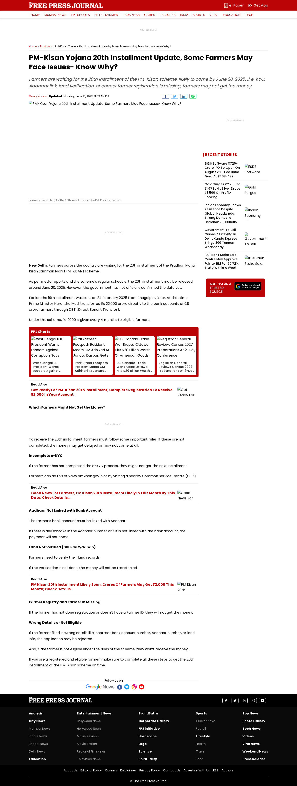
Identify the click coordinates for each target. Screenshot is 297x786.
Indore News (38, 736)
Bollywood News (89, 721)
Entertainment (107, 15)
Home (35, 15)
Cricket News (205, 721)
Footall (201, 728)
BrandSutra (148, 713)
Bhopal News (38, 744)
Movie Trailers (87, 744)
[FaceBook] (119, 686)
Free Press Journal (66, 5)
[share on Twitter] (174, 96)
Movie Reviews (88, 736)
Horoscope (147, 736)
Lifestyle (203, 736)
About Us (70, 770)
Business (132, 15)
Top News (250, 713)
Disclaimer (128, 770)
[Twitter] (126, 686)
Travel (200, 751)
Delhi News (37, 751)
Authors (227, 770)
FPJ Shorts (80, 15)
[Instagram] (134, 686)
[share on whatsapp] (192, 96)
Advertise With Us (197, 770)
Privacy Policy (149, 770)
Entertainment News (94, 713)
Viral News (251, 744)
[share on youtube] (262, 700)
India (184, 15)
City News (37, 721)
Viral (214, 15)
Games (149, 15)
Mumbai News (55, 15)
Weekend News (255, 751)
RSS (215, 770)
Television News (89, 759)
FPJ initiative (149, 728)
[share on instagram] (253, 700)
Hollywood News (89, 728)
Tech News (251, 728)
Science (145, 751)
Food (199, 759)
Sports (199, 15)
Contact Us (171, 770)
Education (231, 15)
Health (201, 744)
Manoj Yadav (38, 96)
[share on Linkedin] (183, 96)
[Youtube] (141, 686)
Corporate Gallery (153, 721)
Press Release (253, 759)
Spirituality (147, 759)
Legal (142, 744)
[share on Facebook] (165, 96)
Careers (111, 770)
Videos (248, 736)
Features (167, 15)
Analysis (36, 713)
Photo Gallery (253, 721)
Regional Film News (91, 751)
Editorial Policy (91, 770)
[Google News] (100, 686)
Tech (249, 15)
